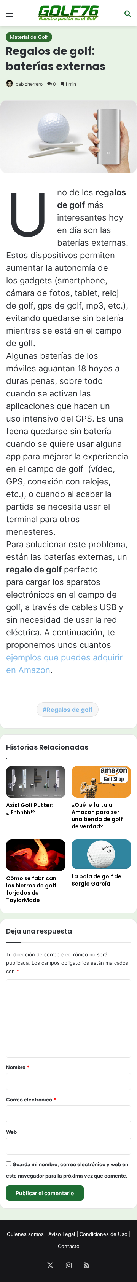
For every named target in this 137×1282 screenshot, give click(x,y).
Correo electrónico (31, 1100)
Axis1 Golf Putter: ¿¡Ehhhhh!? (29, 808)
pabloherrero (29, 84)
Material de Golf (29, 37)
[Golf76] (68, 13)
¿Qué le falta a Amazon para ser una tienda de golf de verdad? (97, 815)
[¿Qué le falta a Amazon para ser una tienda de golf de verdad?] (101, 782)
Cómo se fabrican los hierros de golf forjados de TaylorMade (31, 889)
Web (11, 1132)
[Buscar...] (127, 16)
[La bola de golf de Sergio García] (101, 854)
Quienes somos (25, 1234)
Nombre (17, 1067)
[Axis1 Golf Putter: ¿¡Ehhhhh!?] (35, 782)
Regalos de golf (69, 709)
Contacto (69, 1246)
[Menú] (9, 16)
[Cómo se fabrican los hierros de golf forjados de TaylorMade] (35, 855)
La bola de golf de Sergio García (96, 880)
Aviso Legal (61, 1234)
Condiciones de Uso (103, 1234)
